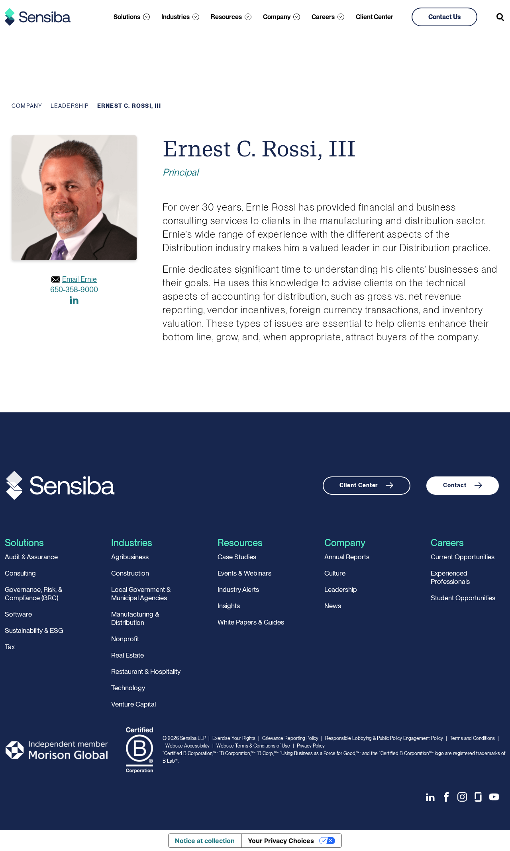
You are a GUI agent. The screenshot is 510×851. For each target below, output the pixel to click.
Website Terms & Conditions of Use (253, 746)
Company (276, 17)
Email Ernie (79, 279)
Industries (175, 17)
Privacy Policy (311, 746)
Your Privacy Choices (281, 841)
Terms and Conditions (472, 738)
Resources (226, 17)
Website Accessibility (187, 746)
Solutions (127, 17)
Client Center (374, 17)
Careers (323, 17)
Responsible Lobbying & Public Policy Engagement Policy (384, 738)
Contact (455, 485)
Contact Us (444, 17)
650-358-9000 (74, 289)
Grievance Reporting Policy (290, 738)
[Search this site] (500, 17)
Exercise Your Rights (233, 738)
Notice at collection (205, 841)
